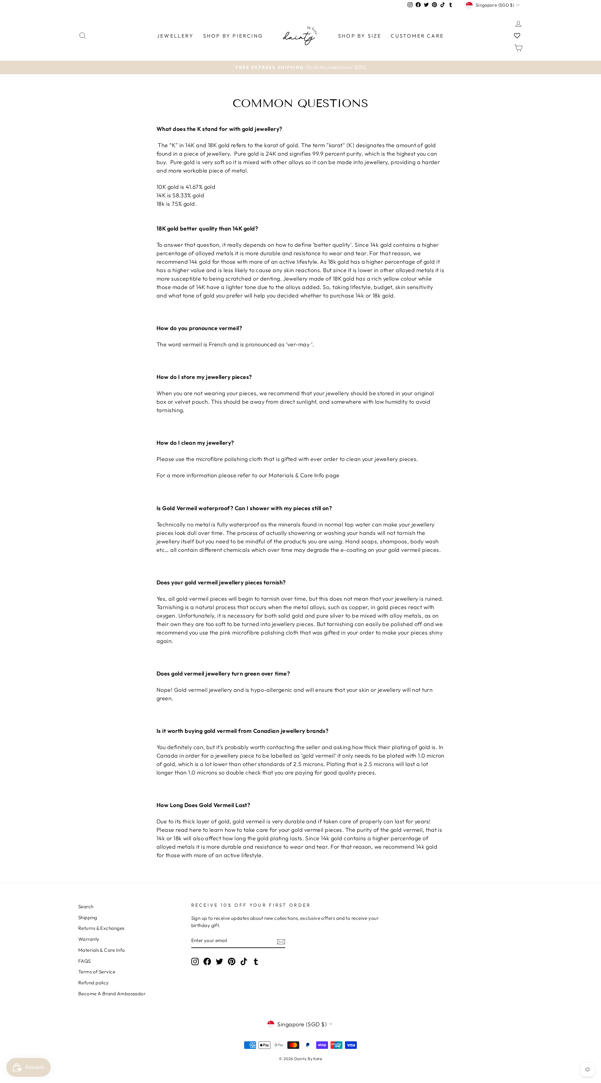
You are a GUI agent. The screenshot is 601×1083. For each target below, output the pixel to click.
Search (86, 906)
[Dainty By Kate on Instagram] (195, 961)
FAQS (84, 961)
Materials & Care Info (296, 475)
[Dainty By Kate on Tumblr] (256, 961)
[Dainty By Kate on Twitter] (219, 961)
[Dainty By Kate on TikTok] (244, 961)
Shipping (87, 917)
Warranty (89, 939)
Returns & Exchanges (101, 928)
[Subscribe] (281, 941)
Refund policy (93, 983)
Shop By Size (359, 36)
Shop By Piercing (233, 36)
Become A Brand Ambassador (112, 994)
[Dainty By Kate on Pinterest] (231, 961)
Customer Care (417, 36)
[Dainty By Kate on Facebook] (207, 961)
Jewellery (175, 36)
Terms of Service (96, 972)
